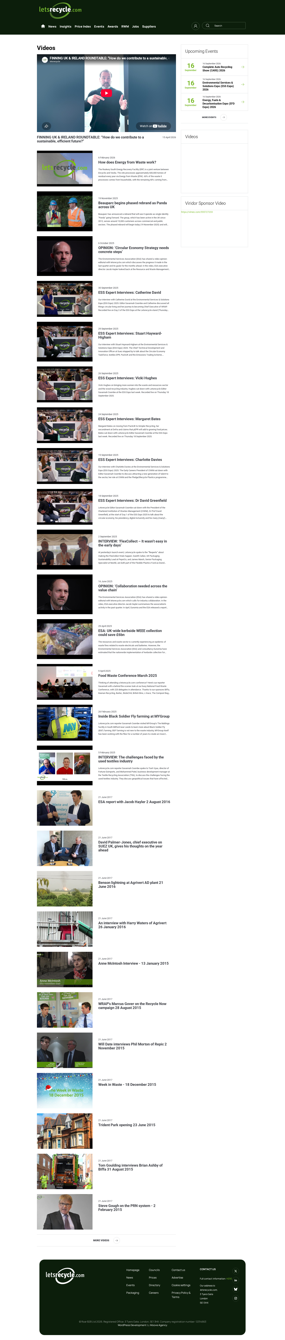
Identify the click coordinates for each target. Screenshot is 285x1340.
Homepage (132, 1270)
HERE (229, 1278)
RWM (125, 26)
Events (99, 26)
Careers (153, 1293)
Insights (65, 26)
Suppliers (149, 26)
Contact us (178, 1270)
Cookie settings (181, 1285)
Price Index (83, 26)
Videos (191, 136)
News (52, 26)
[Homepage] (43, 26)
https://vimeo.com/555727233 (197, 212)
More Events (209, 117)
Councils (154, 1270)
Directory (154, 1285)
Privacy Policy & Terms (181, 1295)
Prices (153, 1277)
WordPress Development (132, 1325)
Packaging (132, 1293)
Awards (113, 26)
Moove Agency (158, 1325)
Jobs (135, 26)
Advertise (177, 1277)
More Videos (101, 1240)
